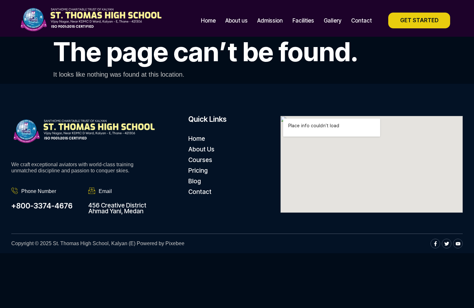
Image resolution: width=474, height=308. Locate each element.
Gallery (332, 20)
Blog (194, 181)
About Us (201, 149)
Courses (200, 160)
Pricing (198, 170)
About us (236, 20)
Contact (361, 20)
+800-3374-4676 (42, 205)
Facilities (303, 20)
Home (208, 20)
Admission (270, 20)
